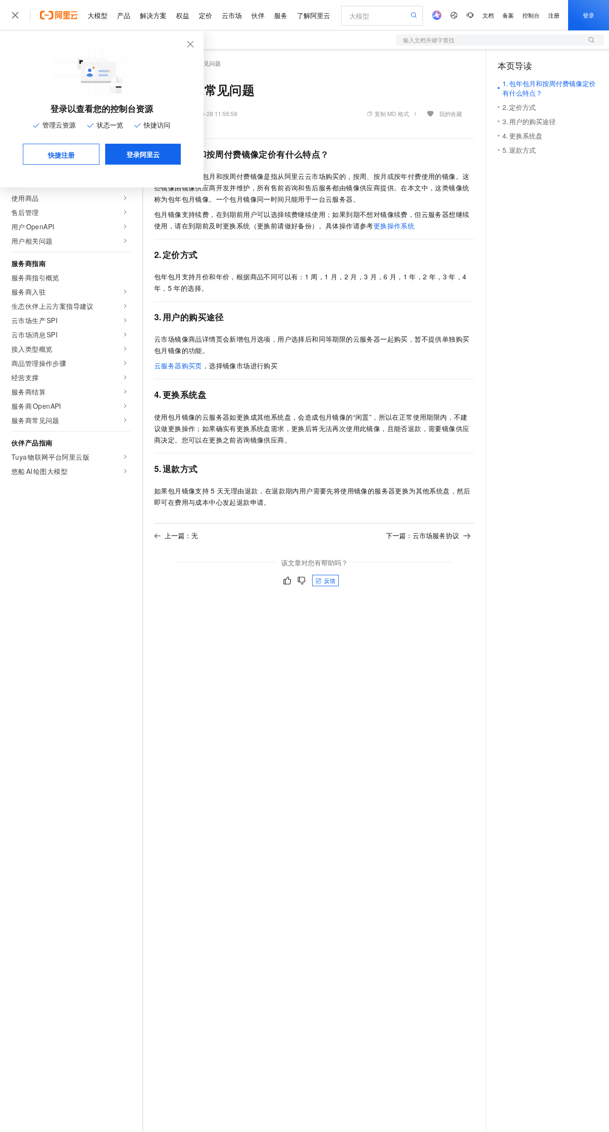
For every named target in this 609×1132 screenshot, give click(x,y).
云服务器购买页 (178, 365)
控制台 (531, 15)
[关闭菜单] (15, 15)
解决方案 (153, 15)
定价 (205, 15)
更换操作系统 (393, 225)
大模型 (98, 15)
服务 (280, 15)
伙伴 (258, 15)
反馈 (329, 580)
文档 (488, 15)
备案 (508, 15)
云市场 (232, 15)
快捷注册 (61, 154)
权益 (182, 15)
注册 (554, 15)
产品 (123, 15)
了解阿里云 (313, 15)
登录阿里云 (143, 154)
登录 (588, 15)
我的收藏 (450, 113)
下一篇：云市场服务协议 (422, 535)
